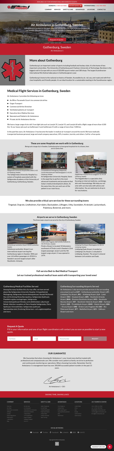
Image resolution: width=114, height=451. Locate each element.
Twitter (45, 432)
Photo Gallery (10, 417)
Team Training (44, 417)
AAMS (82, 432)
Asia (76, 410)
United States (78, 406)
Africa (76, 408)
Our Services (27, 406)
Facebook (55, 432)
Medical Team (44, 413)
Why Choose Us (61, 406)
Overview (9, 406)
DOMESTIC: (57, 5)
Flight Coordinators (45, 411)
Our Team (9, 408)
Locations (91, 9)
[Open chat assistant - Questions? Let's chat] (109, 446)
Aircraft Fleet (44, 408)
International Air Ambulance (30, 410)
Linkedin (65, 432)
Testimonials (60, 415)
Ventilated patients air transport (22, 110)
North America (78, 413)
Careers (9, 413)
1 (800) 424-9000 (98, 406)
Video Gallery (10, 419)
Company (48, 9)
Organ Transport (16, 103)
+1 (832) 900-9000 (97, 408)
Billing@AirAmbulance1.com (98, 413)
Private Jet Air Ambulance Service (22, 119)
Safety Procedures (45, 406)
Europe (76, 411)
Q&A (59, 413)
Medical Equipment (45, 410)
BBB (74, 432)
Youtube (36, 432)
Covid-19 (26, 421)
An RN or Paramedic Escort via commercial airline (28, 100)
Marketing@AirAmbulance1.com (99, 411)
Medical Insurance (45, 415)
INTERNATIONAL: (95, 5)
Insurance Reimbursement (64, 411)
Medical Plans (61, 408)
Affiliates (9, 411)
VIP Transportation (28, 415)
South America (78, 415)
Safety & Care (68, 9)
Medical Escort (27, 413)
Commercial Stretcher (29, 411)
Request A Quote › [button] (57, 39)
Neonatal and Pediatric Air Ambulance (24, 116)
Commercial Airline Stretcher (21, 107)
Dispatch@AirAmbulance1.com (99, 410)
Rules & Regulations (11, 415)
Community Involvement (12, 410)
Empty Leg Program (62, 410)
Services (57, 9)
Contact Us (101, 9)
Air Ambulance (27, 408)
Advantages (80, 9)
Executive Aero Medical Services (22, 113)
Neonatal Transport (28, 419)
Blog (8, 421)
